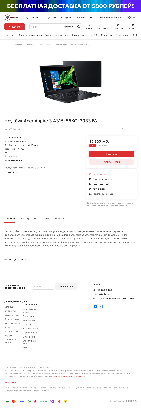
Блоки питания (11, 319)
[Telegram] (101, 306)
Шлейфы (8, 327)
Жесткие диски (12, 323)
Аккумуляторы (11, 315)
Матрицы (9, 306)
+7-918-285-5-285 (109, 17)
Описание (9, 218)
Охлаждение (28, 336)
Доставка (59, 218)
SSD (24, 347)
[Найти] (78, 26)
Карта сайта (10, 382)
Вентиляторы (11, 331)
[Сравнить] (128, 129)
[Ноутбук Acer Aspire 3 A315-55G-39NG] (70, 82)
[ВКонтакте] (95, 306)
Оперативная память (10, 341)
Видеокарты (28, 320)
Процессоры (28, 316)
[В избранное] (121, 129)
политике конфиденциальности (70, 376)
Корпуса (26, 324)
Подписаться (66, 286)
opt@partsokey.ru (101, 294)
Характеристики (28, 218)
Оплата (45, 218)
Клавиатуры (10, 311)
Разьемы (8, 335)
